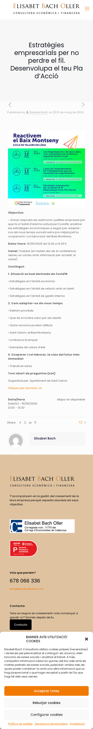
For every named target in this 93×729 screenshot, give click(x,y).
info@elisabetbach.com (27, 589)
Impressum (77, 724)
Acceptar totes (46, 691)
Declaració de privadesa (51, 724)
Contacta (20, 625)
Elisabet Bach (38, 112)
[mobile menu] (87, 8)
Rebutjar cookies (47, 703)
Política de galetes (20, 724)
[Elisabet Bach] (46, 8)
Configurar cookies (46, 714)
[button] (86, 639)
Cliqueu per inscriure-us (25, 388)
